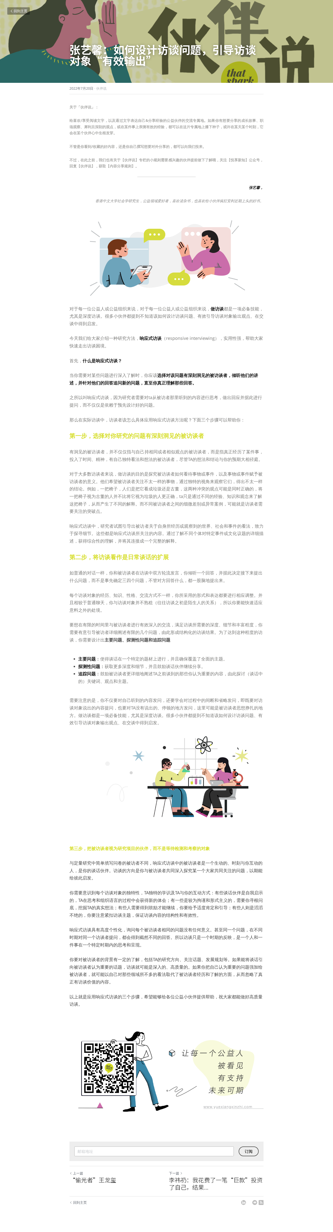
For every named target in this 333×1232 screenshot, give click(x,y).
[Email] (254, 1202)
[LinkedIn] (243, 1202)
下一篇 (174, 1173)
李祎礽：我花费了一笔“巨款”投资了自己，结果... (216, 1183)
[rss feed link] (261, 1202)
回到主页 (20, 11)
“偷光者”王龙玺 (92, 1180)
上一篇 (78, 1173)
